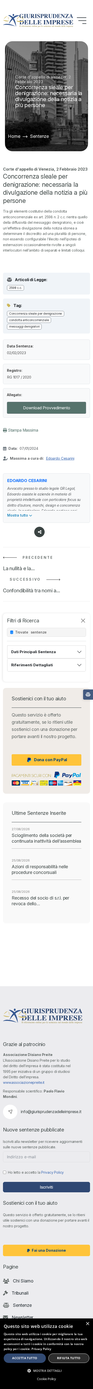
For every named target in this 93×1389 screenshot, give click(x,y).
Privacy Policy (52, 1172)
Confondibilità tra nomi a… (31, 591)
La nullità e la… (19, 568)
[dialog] (46, 1353)
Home (14, 136)
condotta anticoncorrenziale (29, 320)
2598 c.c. (15, 288)
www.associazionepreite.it (23, 1082)
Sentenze (39, 136)
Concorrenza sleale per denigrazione (35, 313)
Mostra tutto (18, 515)
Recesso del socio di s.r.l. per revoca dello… (40, 900)
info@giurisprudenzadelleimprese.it (51, 1111)
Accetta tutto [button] (24, 1358)
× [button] (87, 1324)
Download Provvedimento (46, 407)
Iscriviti (46, 1187)
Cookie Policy (46, 1379)
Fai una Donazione (49, 1250)
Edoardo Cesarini (60, 458)
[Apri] (88, 694)
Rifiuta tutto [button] (69, 1358)
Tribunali (20, 1293)
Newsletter (22, 1317)
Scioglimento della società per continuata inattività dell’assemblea (46, 838)
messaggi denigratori (24, 326)
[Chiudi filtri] (83, 621)
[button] (46, 1370)
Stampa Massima (22, 430)
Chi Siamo (23, 1280)
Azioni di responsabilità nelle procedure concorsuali (40, 869)
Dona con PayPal (50, 759)
